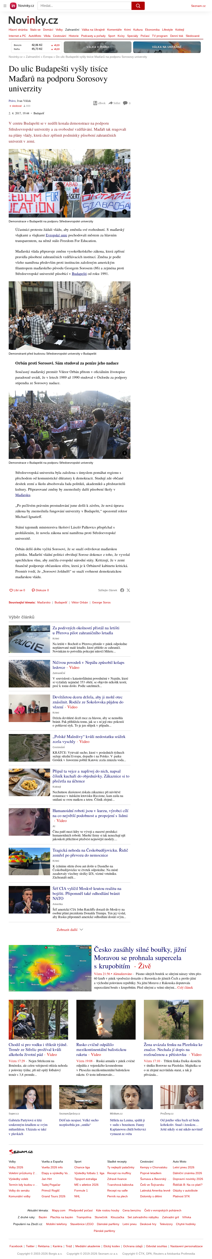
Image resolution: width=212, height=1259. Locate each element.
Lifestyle (167, 29)
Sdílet (116, 103)
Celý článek (185, 987)
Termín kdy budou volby (24, 1184)
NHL (77, 1196)
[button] (69, 183)
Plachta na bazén (61, 1217)
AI (54, 826)
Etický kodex (112, 1246)
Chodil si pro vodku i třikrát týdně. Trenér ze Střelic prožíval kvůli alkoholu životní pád (38, 1049)
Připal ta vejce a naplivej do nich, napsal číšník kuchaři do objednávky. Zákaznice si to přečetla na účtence (91, 776)
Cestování (59, 35)
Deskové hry (148, 1224)
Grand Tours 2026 (53, 1196)
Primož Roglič (51, 1190)
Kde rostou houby (107, 1210)
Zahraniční (72, 29)
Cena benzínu (132, 1210)
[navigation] (5, 5)
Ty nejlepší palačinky (120, 1167)
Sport (111, 35)
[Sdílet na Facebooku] (122, 590)
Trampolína (83, 1217)
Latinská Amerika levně (155, 1190)
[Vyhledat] (138, 6)
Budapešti (79, 273)
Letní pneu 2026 (183, 1167)
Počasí (145, 35)
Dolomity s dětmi (151, 1196)
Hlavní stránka (18, 29)
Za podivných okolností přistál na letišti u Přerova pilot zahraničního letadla (86, 630)
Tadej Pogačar (51, 1184)
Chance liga (82, 1167)
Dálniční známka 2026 (187, 1173)
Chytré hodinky (186, 1224)
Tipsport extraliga (85, 1179)
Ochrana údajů (133, 1246)
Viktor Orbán (79, 602)
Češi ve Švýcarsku (152, 1184)
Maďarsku (22, 494)
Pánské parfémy (104, 1231)
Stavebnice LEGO (82, 1224)
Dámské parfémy (108, 1224)
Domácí (48, 29)
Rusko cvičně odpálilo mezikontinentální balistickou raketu (101, 1049)
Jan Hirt (47, 1179)
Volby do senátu (19, 1190)
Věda (47, 35)
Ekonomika (152, 29)
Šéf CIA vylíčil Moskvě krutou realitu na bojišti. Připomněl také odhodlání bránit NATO (87, 893)
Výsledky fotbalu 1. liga (89, 1173)
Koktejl (179, 29)
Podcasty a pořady (93, 35)
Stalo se (35, 29)
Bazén (43, 1217)
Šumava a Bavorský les (155, 1179)
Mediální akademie (87, 1246)
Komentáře (114, 29)
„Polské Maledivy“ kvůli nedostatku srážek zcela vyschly (89, 739)
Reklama (43, 1246)
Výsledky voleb (18, 1179)
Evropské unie (56, 234)
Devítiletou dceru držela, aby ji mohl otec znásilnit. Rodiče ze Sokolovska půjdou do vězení (88, 702)
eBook (102, 103)
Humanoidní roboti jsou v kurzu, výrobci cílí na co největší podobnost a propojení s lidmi (90, 813)
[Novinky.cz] (33, 21)
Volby (59, 29)
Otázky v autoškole (185, 1190)
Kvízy (121, 35)
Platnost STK (181, 1196)
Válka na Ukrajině (93, 29)
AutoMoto (35, 35)
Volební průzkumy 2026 (24, 1173)
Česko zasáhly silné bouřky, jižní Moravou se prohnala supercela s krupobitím (140, 957)
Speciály (132, 35)
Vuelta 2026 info (52, 1167)
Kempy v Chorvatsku (153, 1167)
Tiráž (69, 1246)
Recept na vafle (117, 1190)
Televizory (166, 1224)
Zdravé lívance (117, 1179)
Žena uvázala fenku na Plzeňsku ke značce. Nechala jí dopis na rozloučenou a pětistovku (173, 1049)
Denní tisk (176, 35)
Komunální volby (19, 1196)
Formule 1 (81, 1190)
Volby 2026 (16, 1167)
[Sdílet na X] (128, 590)
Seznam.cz (198, 5)
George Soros (101, 602)
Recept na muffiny (119, 1173)
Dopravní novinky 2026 (188, 1179)
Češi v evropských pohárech (162, 1210)
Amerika (58, 904)
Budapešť (61, 602)
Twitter (30, 1246)
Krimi (127, 29)
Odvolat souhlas (156, 1246)
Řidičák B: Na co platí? (187, 1184)
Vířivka (186, 1217)
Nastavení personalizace (186, 1246)
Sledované (193, 35)
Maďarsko (44, 602)
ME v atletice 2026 (86, 1184)
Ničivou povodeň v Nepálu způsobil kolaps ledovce (88, 665)
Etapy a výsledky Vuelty (57, 1173)
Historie (74, 35)
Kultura (138, 29)
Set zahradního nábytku (143, 1217)
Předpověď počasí (81, 1210)
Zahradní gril (170, 1217)
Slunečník (101, 1217)
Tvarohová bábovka (120, 1184)
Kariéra (57, 1246)
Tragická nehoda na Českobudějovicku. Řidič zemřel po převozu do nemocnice (90, 852)
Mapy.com (58, 1210)
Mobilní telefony (56, 1224)
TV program (160, 35)
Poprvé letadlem (150, 1173)
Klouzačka (117, 1217)
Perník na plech (117, 1196)
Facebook (16, 1246)
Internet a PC (17, 35)
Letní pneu (130, 1224)
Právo (12, 101)
